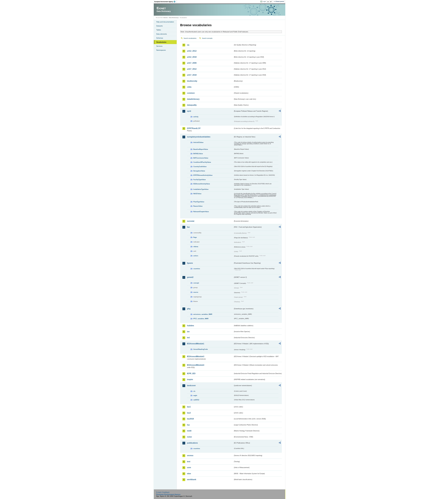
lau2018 (190, 419)
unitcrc (195, 256)
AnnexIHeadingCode (200, 349)
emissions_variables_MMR (202, 314)
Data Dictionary (173, 17)
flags (195, 237)
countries (196, 269)
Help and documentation (165, 22)
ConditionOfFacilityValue (202, 162)
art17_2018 (192, 75)
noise (189, 437)
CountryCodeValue (199, 166)
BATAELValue (198, 153)
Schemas (159, 38)
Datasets (159, 26)
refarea (195, 246)
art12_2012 (192, 51)
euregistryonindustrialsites (198, 137)
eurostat (190, 221)
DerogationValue (199, 171)
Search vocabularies (190, 38)
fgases (190, 263)
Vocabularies (161, 42)
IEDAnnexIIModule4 (195, 365)
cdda (189, 87)
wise (189, 474)
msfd (189, 431)
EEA (165, 1)
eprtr (189, 111)
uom (189, 467)
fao (188, 227)
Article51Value (198, 142)
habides (190, 326)
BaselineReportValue (200, 149)
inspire (190, 379)
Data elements (161, 34)
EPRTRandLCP (194, 128)
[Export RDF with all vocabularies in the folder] (280, 111)
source (195, 292)
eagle (195, 395)
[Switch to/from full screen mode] (271, 1)
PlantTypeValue (198, 202)
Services (159, 46)
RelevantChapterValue (201, 211)
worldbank (191, 479)
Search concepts (207, 38)
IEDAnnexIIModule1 (195, 344)
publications (192, 443)
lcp (188, 425)
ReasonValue (197, 206)
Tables (158, 30)
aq (188, 45)
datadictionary (193, 99)
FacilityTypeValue (199, 179)
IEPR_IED (191, 373)
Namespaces (161, 50)
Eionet (165, 17)
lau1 (189, 407)
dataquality (192, 105)
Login (264, 1)
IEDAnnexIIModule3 (195, 356)
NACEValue (197, 194)
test (188, 462)
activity (195, 117)
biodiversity (192, 81)
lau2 (189, 413)
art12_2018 (192, 57)
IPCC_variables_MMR (200, 318)
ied (188, 338)
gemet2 (190, 277)
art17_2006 (192, 63)
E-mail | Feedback (162, 492)
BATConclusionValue (200, 158)
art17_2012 (192, 69)
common (191, 93)
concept (196, 283)
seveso (190, 455)
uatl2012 (196, 400)
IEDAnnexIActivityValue (201, 184)
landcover (191, 385)
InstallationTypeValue (200, 189)
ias (188, 332)
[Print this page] (268, 1)
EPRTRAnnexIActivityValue (202, 175)
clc (194, 391)
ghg (188, 309)
